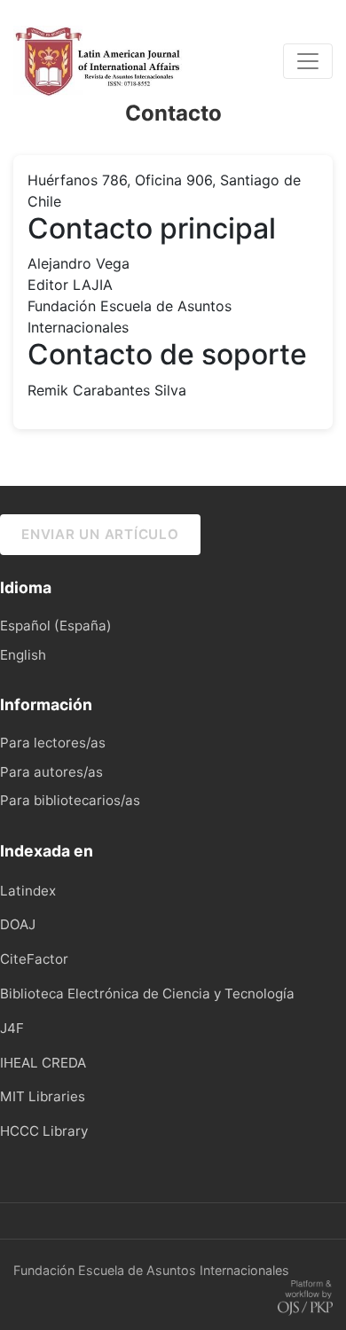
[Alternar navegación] (308, 61)
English (23, 654)
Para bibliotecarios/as (70, 800)
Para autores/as (51, 771)
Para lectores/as (53, 742)
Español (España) (56, 625)
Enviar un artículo (100, 534)
